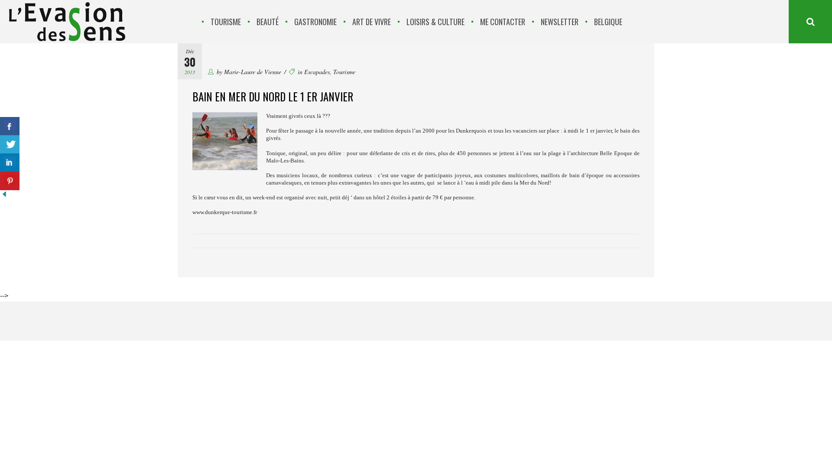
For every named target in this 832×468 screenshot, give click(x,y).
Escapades (317, 72)
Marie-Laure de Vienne (252, 72)
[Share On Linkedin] (10, 162)
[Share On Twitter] (10, 144)
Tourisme (344, 72)
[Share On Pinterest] (10, 181)
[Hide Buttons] (4, 196)
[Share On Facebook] (10, 126)
